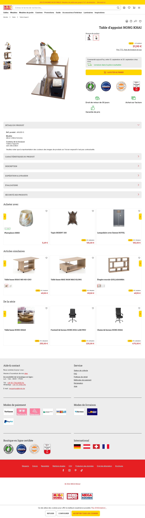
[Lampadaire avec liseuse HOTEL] (118, 218)
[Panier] (134, 7)
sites (26, 373)
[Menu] (139, 7)
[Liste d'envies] (129, 7)
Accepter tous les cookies (85, 513)
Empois (35, 466)
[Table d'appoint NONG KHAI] (47, 71)
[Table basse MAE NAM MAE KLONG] (72, 264)
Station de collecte (81, 370)
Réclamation (78, 383)
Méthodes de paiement (82, 380)
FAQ (75, 374)
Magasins (25, 466)
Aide (75, 386)
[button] (97, 100)
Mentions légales (59, 466)
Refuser (50, 513)
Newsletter (45, 466)
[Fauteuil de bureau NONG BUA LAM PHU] (72, 315)
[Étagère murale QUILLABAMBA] (118, 264)
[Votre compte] (124, 7)
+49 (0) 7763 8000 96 (15, 383)
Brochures (119, 466)
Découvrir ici (101, 2)
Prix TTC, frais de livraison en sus (129, 50)
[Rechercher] (118, 7)
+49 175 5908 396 (19, 385)
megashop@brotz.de (17, 388)
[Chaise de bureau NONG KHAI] (118, 315)
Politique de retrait (81, 377)
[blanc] (89, 38)
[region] (43, 71)
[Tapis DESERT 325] (72, 218)
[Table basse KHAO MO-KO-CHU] (26, 264)
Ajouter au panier (116, 72)
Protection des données (84, 466)
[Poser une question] (131, 21)
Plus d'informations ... (99, 508)
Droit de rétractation (104, 466)
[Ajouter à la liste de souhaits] (140, 21)
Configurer (63, 513)
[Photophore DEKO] (26, 218)
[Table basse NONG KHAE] (26, 315)
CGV (70, 466)
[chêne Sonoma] (96, 38)
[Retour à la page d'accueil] (7, 7)
